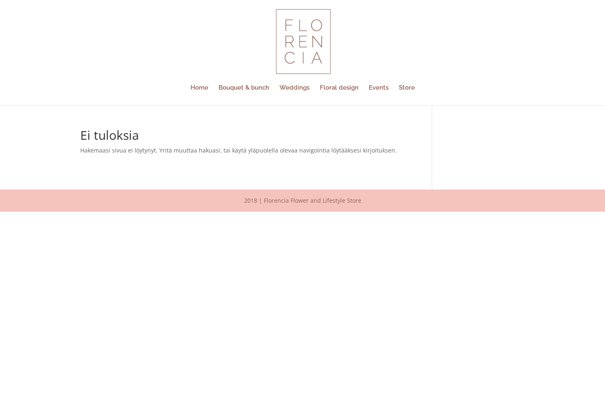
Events (379, 88)
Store (407, 88)
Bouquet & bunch (244, 88)
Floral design (339, 88)
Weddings (294, 88)
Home (199, 88)
